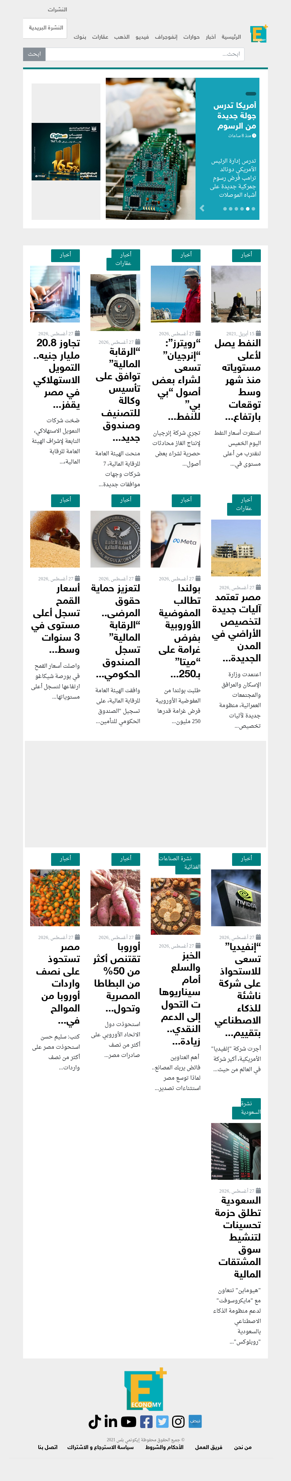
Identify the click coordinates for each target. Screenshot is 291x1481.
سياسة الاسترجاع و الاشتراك (100, 1447)
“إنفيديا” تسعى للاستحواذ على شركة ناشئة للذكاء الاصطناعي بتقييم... (238, 991)
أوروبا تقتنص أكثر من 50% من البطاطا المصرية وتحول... (116, 978)
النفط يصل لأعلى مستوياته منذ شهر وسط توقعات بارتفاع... (238, 381)
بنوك (80, 37)
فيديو (142, 37)
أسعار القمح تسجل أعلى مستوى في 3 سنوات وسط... (55, 620)
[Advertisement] (145, 794)
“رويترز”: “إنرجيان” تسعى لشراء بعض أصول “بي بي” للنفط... (176, 381)
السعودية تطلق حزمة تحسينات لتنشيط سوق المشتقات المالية (238, 1238)
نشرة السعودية (251, 1108)
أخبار (211, 37)
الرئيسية (231, 37)
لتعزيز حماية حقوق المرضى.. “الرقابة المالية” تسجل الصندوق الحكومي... (115, 632)
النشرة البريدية (46, 28)
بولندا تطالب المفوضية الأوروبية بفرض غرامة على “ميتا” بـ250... (180, 632)
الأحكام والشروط (164, 1447)
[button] (179, 210)
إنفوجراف (166, 37)
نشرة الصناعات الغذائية (180, 863)
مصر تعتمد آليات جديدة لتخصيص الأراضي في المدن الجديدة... (236, 629)
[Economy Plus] (259, 33)
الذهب (122, 37)
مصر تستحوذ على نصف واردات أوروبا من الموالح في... (58, 984)
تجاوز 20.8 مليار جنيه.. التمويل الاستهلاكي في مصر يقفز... (56, 375)
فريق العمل (209, 1447)
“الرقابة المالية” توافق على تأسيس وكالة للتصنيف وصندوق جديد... (118, 395)
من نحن (243, 1447)
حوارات (191, 37)
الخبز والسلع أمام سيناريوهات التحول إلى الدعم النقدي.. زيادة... (180, 999)
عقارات (100, 37)
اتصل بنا (47, 1447)
